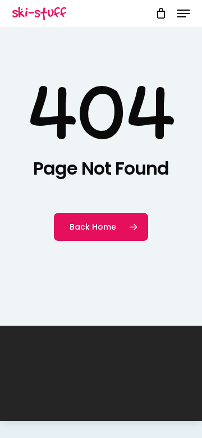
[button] (183, 13)
